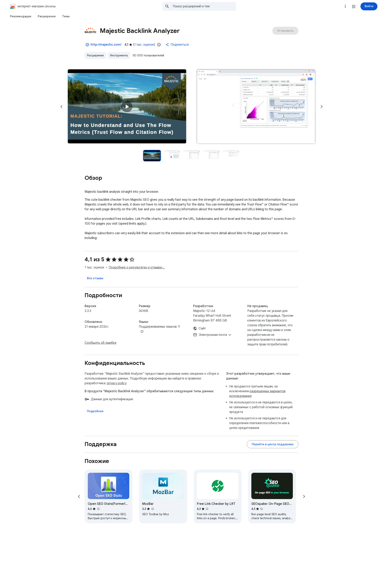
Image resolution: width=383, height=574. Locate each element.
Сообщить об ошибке (100, 343)
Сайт (202, 328)
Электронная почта (213, 335)
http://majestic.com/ (106, 45)
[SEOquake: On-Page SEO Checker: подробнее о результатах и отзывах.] (261, 509)
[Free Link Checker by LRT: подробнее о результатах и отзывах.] (207, 509)
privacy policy (116, 383)
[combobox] (204, 6)
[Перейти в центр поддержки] (272, 444)
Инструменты (119, 55)
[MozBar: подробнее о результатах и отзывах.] (152, 509)
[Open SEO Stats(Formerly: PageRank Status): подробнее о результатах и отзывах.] (98, 509)
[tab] (21, 16)
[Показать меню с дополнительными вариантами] (345, 6)
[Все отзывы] (95, 278)
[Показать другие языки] (142, 331)
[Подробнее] (95, 411)
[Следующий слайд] (322, 107)
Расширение (95, 55)
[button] (354, 7)
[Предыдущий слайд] (61, 107)
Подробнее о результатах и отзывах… (137, 267)
